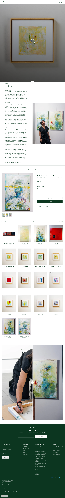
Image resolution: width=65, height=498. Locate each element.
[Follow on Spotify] (16, 491)
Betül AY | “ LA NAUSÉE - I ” (25, 289)
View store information (42, 208)
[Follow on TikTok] (10, 491)
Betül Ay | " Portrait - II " (9, 336)
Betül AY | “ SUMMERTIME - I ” (25, 266)
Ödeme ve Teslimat (56, 454)
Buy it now (50, 201)
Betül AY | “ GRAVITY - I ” (56, 289)
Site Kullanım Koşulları (57, 448)
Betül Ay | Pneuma (40, 243)
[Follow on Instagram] (5, 491)
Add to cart (50, 198)
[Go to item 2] (7, 215)
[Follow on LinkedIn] (13, 491)
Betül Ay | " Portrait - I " (46, 176)
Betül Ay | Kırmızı (56, 243)
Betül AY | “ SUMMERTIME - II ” (9, 266)
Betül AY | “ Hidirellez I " (56, 266)
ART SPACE (8, 2)
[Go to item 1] (3, 215)
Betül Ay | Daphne (25, 243)
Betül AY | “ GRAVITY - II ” (40, 289)
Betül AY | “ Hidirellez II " (40, 266)
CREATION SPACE (14, 2)
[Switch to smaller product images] (3, 221)
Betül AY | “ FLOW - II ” (9, 313)
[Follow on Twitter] (2, 491)
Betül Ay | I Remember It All (9, 243)
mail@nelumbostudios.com (7, 488)
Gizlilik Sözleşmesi (56, 450)
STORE (23, 2)
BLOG (20, 2)
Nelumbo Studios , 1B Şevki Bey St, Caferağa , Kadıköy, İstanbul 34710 (7, 481)
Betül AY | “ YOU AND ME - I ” (56, 313)
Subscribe (41, 436)
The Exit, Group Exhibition (40, 456)
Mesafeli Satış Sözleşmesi (58, 446)
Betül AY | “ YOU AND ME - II (40, 313)
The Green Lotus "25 (39, 458)
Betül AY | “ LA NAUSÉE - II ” (9, 289)
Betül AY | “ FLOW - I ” (25, 313)
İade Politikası (55, 452)
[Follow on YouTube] (8, 491)
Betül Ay (39, 181)
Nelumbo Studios (40, 173)
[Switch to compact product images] (5, 221)
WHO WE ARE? (28, 2)
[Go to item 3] (10, 215)
